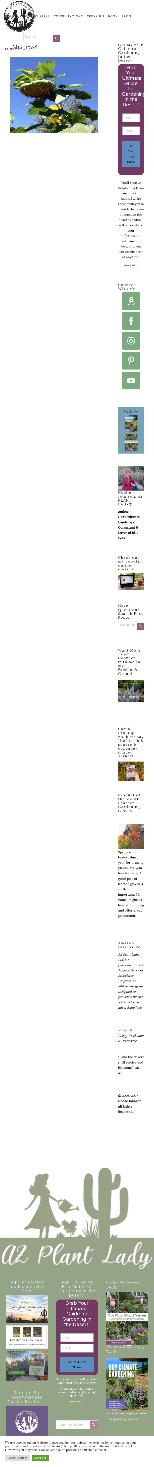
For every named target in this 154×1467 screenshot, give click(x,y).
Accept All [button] (40, 1458)
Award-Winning (129, 1347)
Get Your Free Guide (131, 154)
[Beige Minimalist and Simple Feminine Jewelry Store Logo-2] (27, 1427)
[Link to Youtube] (22, 82)
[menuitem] (10, 16)
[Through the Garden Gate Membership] (27, 1309)
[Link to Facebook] (4, 82)
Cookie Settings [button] (17, 1458)
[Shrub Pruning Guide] (27, 1366)
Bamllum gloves (130, 900)
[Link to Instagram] (16, 82)
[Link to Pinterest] (10, 82)
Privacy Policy (131, 265)
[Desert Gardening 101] (27, 1337)
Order (112, 1282)
